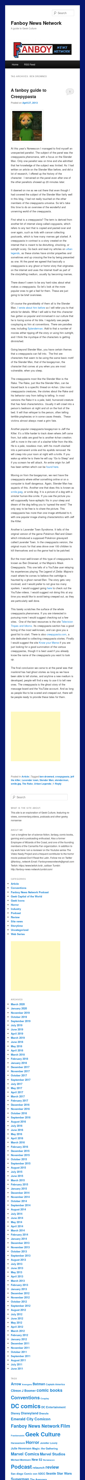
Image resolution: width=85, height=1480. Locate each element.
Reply (57, 783)
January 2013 (19, 1289)
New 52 (37, 1459)
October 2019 (19, 1017)
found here (52, 467)
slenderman (61, 780)
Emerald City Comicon (31, 1419)
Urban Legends (42, 783)
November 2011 (20, 1348)
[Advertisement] (35, 736)
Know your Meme (49, 642)
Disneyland (29, 1413)
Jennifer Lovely (49, 1443)
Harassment (18, 1443)
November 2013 (20, 1247)
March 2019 (18, 1038)
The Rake (27, 783)
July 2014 (16, 1214)
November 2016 (20, 1109)
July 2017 (16, 1084)
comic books (49, 1390)
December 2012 (20, 1293)
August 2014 (18, 1209)
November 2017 (20, 1071)
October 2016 (19, 1113)
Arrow (16, 1383)
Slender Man (47, 780)
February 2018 (19, 1059)
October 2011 (19, 1352)
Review (15, 917)
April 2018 (17, 1050)
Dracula (43, 1413)
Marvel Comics (25, 1454)
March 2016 (18, 1142)
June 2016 (17, 1130)
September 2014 (20, 1205)
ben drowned (47, 776)
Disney (15, 1413)
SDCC (41, 1473)
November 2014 (20, 1197)
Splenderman (35, 328)
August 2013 (18, 1260)
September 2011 (20, 1356)
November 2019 (20, 1013)
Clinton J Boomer (23, 1390)
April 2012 (17, 1327)
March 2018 (18, 1054)
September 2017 (20, 1080)
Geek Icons (18, 900)
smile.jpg (16, 783)
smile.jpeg (17, 492)
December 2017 (20, 1067)
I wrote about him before (31, 307)
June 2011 (17, 1368)
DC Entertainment (53, 1407)
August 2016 (18, 1121)
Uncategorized (19, 930)
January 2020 (19, 1008)
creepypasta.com (56, 634)
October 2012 (19, 1301)
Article (25, 776)
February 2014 (19, 1234)
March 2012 (18, 1331)
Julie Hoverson (21, 1448)
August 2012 (18, 1310)
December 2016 (20, 1105)
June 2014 (17, 1218)
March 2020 (18, 1004)
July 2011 (16, 1364)
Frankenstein (18, 1435)
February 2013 (19, 1285)
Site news (17, 921)
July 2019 (16, 1025)
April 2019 (17, 1033)
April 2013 (17, 1276)
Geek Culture (42, 1434)
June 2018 (17, 1042)
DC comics (26, 1406)
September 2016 (20, 1117)
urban (69, 249)
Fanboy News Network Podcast (30, 892)
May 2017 (16, 1088)
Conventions (18, 888)
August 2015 (18, 1167)
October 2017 (19, 1075)
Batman (39, 1383)
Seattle (51, 1473)
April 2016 (17, 1138)
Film (65, 1426)
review (52, 1467)
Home (15, 64)
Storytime (17, 926)
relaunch (39, 1467)
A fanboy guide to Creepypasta (28, 93)
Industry (16, 909)
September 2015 (20, 1163)
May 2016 (16, 1134)
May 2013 (16, 1272)
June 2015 (17, 1176)
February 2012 (19, 1335)
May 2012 (16, 1322)
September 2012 (20, 1306)
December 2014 (20, 1193)
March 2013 (18, 1281)
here (49, 588)
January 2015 (19, 1188)
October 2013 (19, 1251)
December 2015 (20, 1151)
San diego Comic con (24, 1473)
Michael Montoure (21, 1460)
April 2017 (17, 1092)
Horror (15, 905)
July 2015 (16, 1172)
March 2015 (18, 1180)
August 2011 (18, 1360)
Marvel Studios (52, 1454)
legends (15, 253)
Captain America (55, 1384)
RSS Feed (29, 64)
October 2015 (19, 1159)
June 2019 (17, 1029)
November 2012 (20, 1297)
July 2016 (16, 1126)
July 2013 (16, 1264)
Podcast (16, 913)
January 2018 (19, 1063)
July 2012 (16, 1314)
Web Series (18, 934)
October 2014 (19, 1201)
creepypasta (62, 776)
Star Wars (64, 1473)
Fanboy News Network (36, 22)
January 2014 (19, 1239)
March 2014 (18, 1230)
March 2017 (18, 1096)
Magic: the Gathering (45, 1448)
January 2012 (19, 1339)
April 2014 (17, 1226)
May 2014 (16, 1222)
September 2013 (20, 1255)
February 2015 (19, 1184)
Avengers (27, 1384)
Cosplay (45, 1398)
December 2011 (20, 1343)
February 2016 (19, 1147)
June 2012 (17, 1318)
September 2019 (20, 1021)
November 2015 (20, 1155)
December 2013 (20, 1243)
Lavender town (30, 780)
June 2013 (17, 1268)
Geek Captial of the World (26, 896)
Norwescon (49, 1459)
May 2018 (16, 1046)
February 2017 (19, 1100)
